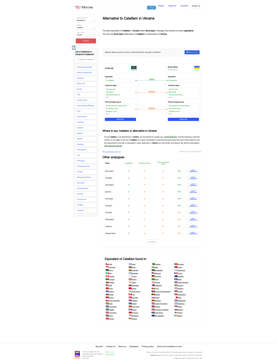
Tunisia (111, 298)
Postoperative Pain (83, 166)
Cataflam (109, 68)
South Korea (135, 291)
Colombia (134, 270)
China (111, 288)
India (156, 267)
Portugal (111, 279)
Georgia (157, 282)
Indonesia (112, 267)
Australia (180, 276)
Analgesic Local (111, 111)
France (179, 273)
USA (110, 285)
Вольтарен (173, 67)
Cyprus (134, 276)
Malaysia (157, 273)
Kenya (111, 270)
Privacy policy (148, 347)
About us (122, 347)
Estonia (180, 291)
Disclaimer (133, 347)
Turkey (179, 267)
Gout (78, 111)
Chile (110, 264)
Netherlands (181, 301)
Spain (111, 304)
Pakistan (157, 264)
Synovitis (80, 194)
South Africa (158, 313)
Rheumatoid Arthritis (84, 177)
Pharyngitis (81, 161)
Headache (80, 122)
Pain (78, 155)
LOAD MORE (152, 241)
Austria (133, 279)
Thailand (134, 301)
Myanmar (134, 313)
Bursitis (79, 89)
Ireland (179, 316)
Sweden (111, 310)
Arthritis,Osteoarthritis (84, 72)
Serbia (179, 307)
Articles (161, 6)
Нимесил (108, 226)
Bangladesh (158, 270)
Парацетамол (110, 233)
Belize (179, 279)
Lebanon (180, 288)
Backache (80, 78)
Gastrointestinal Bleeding (85, 105)
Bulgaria (180, 310)
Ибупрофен (109, 219)
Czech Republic (114, 301)
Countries (184, 6)
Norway (111, 319)
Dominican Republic (161, 310)
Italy (110, 273)
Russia (111, 294)
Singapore (135, 316)
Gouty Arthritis (82, 117)
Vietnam (157, 307)
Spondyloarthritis (83, 188)
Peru (133, 294)
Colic (78, 94)
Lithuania (157, 301)
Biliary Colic (81, 83)
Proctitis (79, 172)
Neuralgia (80, 144)
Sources (99, 347)
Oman (156, 288)
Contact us (110, 347)
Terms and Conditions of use (169, 347)
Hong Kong (135, 307)
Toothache (80, 210)
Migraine (80, 133)
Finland (179, 313)
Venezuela (135, 285)
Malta (179, 298)
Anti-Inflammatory (112, 108)
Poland (156, 298)
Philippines (158, 285)
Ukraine (134, 319)
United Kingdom (182, 282)
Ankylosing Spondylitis (84, 67)
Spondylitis (80, 183)
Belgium (157, 294)
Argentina (134, 273)
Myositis (80, 139)
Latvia (111, 316)
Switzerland (181, 294)
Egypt (133, 267)
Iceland (134, 304)
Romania (180, 264)
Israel (133, 264)
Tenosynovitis (81, 199)
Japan (133, 282)
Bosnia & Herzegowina (162, 291)
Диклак (108, 192)
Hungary (180, 285)
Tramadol (108, 212)
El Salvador (113, 307)
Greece (111, 291)
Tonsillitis (80, 205)
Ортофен (108, 178)
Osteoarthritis (81, 150)
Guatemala (181, 270)
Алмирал (108, 206)
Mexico (134, 310)
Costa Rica (112, 313)
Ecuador (111, 282)
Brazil (156, 279)
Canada (111, 276)
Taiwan (133, 288)
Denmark (134, 298)
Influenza (80, 128)
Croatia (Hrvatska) (160, 304)
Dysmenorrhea (82, 100)
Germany (157, 276)
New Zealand (159, 316)
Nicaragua (180, 304)
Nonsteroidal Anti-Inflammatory (116, 106)
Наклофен (109, 199)
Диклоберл (109, 185)
